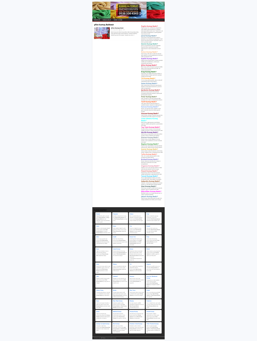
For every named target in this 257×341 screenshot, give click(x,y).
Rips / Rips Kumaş (117, 300)
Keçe (97, 249)
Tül (130, 264)
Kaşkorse (149, 300)
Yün (131, 226)
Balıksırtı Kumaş (117, 311)
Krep (148, 214)
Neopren (132, 276)
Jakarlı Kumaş (116, 249)
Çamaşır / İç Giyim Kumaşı (102, 323)
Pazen (97, 311)
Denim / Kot (133, 236)
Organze (149, 264)
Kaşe (97, 300)
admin (121, 29)
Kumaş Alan (97, 19)
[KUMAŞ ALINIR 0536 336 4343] (128, 17)
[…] (133, 35)
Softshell (115, 276)
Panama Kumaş (134, 311)
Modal (148, 249)
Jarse (97, 264)
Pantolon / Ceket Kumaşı (136, 323)
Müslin (114, 290)
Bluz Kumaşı (116, 323)
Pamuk (98, 214)
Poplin (148, 290)
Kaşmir (148, 226)
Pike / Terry (132, 290)
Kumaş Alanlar (107, 19)
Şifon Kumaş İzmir (117, 28)
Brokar (131, 249)
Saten (97, 226)
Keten (114, 226)
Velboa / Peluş (99, 290)
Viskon (131, 214)
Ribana (115, 264)
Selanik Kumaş (150, 311)
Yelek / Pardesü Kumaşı (153, 323)
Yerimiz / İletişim (118, 19)
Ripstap (132, 300)
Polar (148, 236)
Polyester (115, 214)
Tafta (97, 276)
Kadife (114, 236)
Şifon (97, 236)
